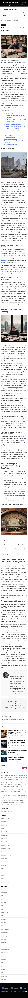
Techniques (5, 966)
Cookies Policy (8, 4)
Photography (5, 949)
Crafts (3, 899)
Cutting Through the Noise (10, 139)
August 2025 (5, 858)
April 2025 (4, 872)
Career (4, 895)
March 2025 (5, 875)
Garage (4, 919)
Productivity (5, 952)
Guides (4, 922)
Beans (3, 889)
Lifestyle (4, 939)
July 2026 (4, 821)
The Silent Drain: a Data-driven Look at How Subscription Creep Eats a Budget (17, 742)
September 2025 (6, 855)
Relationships (5, 956)
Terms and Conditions (14, 5)
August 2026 (5, 818)
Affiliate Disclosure (16, 0)
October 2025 (5, 851)
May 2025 (4, 868)
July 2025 (4, 862)
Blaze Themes (14, 993)
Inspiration (5, 932)
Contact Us (23, 2)
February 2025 (5, 878)
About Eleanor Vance (16, 673)
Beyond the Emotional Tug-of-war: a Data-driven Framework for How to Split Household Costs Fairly (17, 732)
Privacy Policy (20, 4)
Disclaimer (14, 4)
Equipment (5, 912)
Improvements (6, 929)
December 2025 (6, 845)
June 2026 (4, 825)
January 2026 (5, 841)
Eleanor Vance (13, 735)
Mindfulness (5, 946)
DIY (3, 909)
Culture (4, 902)
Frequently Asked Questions (11, 144)
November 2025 (6, 848)
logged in (11, 719)
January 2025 (5, 882)
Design (4, 905)
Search (3, 765)
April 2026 (4, 831)
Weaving (4, 976)
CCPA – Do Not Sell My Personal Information (11, 2)
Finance (3, 24)
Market (4, 942)
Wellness (4, 979)
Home (3, 925)
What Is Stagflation (9, 113)
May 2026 (4, 828)
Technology (5, 969)
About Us (10, 0)
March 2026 (5, 835)
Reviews (4, 959)
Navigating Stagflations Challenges (13, 124)
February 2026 (5, 838)
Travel (3, 972)
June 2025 (4, 865)
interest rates (4, 260)
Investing (4, 936)
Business (4, 892)
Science (4, 962)
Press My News (10, 9)
